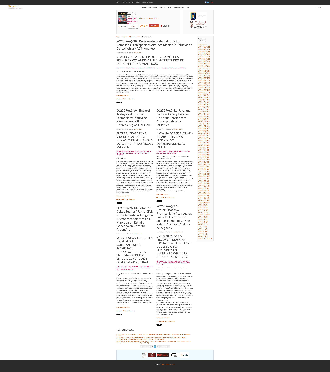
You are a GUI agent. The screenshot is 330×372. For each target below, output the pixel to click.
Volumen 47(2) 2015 (203, 111)
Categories (124, 37)
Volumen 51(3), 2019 (204, 82)
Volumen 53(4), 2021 (204, 66)
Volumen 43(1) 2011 (203, 137)
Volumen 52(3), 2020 (204, 75)
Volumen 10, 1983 (203, 224)
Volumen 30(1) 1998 (203, 188)
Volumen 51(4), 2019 (204, 80)
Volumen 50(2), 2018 (204, 90)
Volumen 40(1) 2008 (203, 149)
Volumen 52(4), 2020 (204, 73)
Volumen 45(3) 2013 (203, 123)
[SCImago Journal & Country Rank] (148, 18)
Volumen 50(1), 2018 (204, 92)
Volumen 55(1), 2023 (204, 58)
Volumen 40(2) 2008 (203, 147)
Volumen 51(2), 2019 (204, 84)
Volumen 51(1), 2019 (204, 85)
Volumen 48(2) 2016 (203, 104)
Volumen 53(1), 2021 (204, 72)
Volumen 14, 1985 (203, 218)
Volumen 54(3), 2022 (204, 61)
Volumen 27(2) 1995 (203, 195)
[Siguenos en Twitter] (208, 2)
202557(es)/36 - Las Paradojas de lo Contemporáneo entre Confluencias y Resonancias (140, 339)
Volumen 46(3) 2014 (203, 116)
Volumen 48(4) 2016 (203, 101)
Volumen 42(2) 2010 (203, 140)
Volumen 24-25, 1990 (204, 202)
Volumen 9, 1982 (202, 226)
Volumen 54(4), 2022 (204, 60)
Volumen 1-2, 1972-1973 (205, 238)
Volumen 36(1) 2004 (203, 166)
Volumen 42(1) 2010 (203, 142)
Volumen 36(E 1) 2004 (204, 168)
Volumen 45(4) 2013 (203, 121)
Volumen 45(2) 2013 (203, 125)
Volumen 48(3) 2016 (203, 103)
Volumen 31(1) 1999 (203, 185)
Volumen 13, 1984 (203, 219)
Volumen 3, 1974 (202, 236)
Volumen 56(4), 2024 (204, 46)
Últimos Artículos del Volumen (149, 7)
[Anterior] (143, 346)
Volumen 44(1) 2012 (203, 133)
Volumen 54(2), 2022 (204, 63)
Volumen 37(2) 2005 (203, 159)
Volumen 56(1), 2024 (204, 51)
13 (149, 346)
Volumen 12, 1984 (203, 221)
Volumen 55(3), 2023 (204, 54)
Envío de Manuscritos (147, 2)
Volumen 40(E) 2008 (203, 151)
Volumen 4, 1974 (202, 235)
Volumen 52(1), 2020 (204, 78)
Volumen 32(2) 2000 (203, 180)
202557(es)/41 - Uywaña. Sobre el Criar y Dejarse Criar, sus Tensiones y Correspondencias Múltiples (173, 118)
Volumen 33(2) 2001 (203, 176)
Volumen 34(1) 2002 (203, 175)
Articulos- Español (138, 52)
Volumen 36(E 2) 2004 (204, 164)
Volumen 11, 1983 (203, 223)
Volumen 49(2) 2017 (203, 97)
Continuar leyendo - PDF (122, 95)
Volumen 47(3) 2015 (203, 109)
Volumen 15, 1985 (203, 216)
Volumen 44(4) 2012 (203, 128)
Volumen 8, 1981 (202, 228)
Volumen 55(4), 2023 (204, 53)
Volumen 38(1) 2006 (203, 157)
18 (163, 346)
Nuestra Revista (125, 2)
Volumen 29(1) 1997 (203, 192)
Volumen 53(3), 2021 (204, 68)
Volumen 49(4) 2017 (203, 94)
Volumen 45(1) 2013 (203, 127)
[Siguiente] (166, 346)
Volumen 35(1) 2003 (203, 171)
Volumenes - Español (134, 37)
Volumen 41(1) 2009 (203, 145)
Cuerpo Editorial (135, 2)
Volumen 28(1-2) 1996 (204, 193)
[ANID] (144, 355)
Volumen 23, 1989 (203, 204)
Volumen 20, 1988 (203, 209)
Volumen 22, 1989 (203, 206)
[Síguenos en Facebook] (205, 2)
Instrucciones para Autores (181, 7)
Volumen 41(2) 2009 (203, 144)
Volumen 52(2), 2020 (204, 77)
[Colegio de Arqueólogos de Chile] (175, 355)
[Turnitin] (184, 355)
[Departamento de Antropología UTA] (198, 27)
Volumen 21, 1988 (203, 207)
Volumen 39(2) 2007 (203, 152)
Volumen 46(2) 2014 (203, 118)
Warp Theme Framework (168, 364)
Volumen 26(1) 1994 (203, 200)
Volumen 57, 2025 (203, 44)
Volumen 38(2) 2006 (203, 156)
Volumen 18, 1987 (203, 212)
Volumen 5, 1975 (202, 233)
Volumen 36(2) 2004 (203, 163)
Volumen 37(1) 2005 (203, 161)
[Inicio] (141, 346)
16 (158, 346)
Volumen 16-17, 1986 (204, 214)
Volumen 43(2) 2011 (203, 135)
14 (152, 346)
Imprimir (120, 99)
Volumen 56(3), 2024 (204, 48)
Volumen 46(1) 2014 (203, 120)
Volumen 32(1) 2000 (203, 181)
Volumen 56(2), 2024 (204, 49)
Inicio (117, 2)
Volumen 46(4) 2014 (203, 115)
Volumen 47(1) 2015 (203, 113)
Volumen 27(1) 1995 (203, 197)
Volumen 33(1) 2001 (203, 178)
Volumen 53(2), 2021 (204, 70)
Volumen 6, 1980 (202, 231)
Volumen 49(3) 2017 (203, 96)
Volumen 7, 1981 (202, 230)
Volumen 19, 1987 (203, 211)
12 (146, 346)
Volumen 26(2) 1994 (203, 199)
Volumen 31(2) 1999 (203, 183)
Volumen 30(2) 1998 (203, 187)
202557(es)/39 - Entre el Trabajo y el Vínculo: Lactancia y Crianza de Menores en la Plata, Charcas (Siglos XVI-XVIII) (134, 118)
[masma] (198, 23)
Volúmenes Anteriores (166, 7)
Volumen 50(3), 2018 (204, 89)
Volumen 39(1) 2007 (203, 154)
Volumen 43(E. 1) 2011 (204, 139)
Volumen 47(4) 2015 (203, 108)
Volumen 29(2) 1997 (203, 190)
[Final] (169, 346)
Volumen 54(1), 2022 (204, 65)
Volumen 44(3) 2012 (203, 130)
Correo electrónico (130, 99)
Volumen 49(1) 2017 (203, 99)
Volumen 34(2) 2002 (203, 173)
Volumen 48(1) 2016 (203, 106)
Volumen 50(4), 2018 (204, 87)
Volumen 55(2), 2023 (204, 56)
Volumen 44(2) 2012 (203, 132)
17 (160, 346)
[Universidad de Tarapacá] (198, 16)
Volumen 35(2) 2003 (203, 169)
